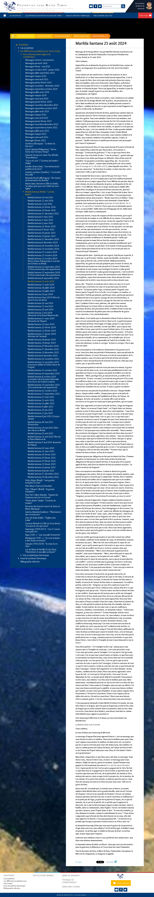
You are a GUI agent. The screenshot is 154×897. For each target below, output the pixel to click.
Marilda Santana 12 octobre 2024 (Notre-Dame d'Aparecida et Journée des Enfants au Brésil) (44, 261)
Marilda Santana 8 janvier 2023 (41, 470)
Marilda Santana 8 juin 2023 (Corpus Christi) (43, 417)
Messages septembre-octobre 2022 (41, 127)
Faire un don (143, 15)
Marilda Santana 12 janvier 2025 (42, 236)
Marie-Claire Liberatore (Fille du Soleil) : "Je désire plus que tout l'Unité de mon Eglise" (42, 186)
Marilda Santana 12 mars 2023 (41, 451)
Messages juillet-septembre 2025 (40, 73)
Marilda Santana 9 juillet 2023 (40, 406)
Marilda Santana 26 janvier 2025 (42, 233)
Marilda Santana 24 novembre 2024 (43, 246)
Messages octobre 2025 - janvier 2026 (42, 70)
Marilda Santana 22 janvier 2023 (42, 467)
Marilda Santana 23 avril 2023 (40, 433)
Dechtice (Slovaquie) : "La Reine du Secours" (40, 144)
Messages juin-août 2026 (36, 63)
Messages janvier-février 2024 (38, 102)
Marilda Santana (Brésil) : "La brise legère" (39, 193)
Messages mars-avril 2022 (36, 137)
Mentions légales (92, 895)
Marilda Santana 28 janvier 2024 (42, 339)
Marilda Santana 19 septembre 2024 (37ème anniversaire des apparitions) (44, 273)
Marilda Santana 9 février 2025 (41, 229)
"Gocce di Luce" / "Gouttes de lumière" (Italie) (41, 161)
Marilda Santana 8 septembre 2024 (43, 278)
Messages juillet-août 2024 (37, 92)
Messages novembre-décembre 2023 (41, 105)
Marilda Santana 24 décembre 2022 (43, 477)
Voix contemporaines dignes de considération (36, 55)
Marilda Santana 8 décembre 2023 (43, 355)
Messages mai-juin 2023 (35, 114)
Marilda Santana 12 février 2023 (42, 464)
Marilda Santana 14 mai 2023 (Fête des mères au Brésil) (43, 429)
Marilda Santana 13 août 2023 (41, 400)
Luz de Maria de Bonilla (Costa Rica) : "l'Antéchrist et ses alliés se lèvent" (41, 550)
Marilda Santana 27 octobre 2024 (42, 252)
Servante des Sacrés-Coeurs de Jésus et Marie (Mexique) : (42, 507)
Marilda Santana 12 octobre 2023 (42, 370)
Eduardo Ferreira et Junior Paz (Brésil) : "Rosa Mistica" (42, 156)
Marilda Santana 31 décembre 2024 (43, 239)
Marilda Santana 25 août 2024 (41, 281)
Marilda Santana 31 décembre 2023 (43, 349)
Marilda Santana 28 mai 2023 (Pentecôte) (40, 423)
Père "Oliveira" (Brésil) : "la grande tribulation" (39, 490)
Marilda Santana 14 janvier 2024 (42, 343)
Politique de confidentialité (69, 881)
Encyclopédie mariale (43, 875)
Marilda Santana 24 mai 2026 (40, 197)
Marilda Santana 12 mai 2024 (40, 306)
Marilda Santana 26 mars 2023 (41, 448)
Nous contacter (122, 883)
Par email (109, 862)
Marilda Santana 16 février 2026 (42, 210)
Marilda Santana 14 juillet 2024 (41, 291)
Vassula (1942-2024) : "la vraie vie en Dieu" (41, 545)
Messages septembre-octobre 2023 (41, 108)
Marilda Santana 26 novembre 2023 (43, 359)
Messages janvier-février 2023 (38, 121)
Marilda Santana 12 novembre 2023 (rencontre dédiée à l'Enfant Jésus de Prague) (44, 364)
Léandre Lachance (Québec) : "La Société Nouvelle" (43, 173)
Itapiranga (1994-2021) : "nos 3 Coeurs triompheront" (42, 530)
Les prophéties (15, 16)
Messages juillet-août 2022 (37, 131)
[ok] (123, 6)
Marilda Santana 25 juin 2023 (40, 410)
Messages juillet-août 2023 (37, 111)
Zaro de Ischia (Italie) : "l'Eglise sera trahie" (40, 519)
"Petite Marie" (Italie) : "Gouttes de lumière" (40, 501)
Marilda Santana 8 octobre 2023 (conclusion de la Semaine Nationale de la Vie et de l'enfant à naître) (43, 379)
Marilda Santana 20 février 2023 (42, 458)
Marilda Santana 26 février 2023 (42, 454)
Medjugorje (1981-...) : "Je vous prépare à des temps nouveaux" (42, 539)
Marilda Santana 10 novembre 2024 (43, 249)
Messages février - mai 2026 (37, 66)
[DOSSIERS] (13, 36)
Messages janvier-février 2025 (38, 82)
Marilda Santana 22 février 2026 (42, 207)
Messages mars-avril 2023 (36, 118)
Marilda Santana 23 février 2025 (42, 226)
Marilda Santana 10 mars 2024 (41, 324)
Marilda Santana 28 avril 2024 (40, 309)
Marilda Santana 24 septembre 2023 (44, 373)
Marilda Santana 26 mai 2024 (40, 303)
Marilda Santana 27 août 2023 (41, 397)
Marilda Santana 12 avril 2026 (40, 200)
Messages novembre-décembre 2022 (41, 124)
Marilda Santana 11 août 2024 (41, 284)
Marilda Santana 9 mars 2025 (40, 217)
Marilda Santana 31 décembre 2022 (43, 474)
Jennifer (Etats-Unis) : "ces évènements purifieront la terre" (42, 167)
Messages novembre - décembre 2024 (42, 86)
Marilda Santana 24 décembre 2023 (43, 346)
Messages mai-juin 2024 (35, 95)
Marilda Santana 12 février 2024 (42, 330)
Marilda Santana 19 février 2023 (42, 461)
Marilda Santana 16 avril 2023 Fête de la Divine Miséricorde (44, 437)
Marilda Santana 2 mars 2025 (40, 223)
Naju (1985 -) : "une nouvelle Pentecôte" (43, 535)
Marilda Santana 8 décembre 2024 (43, 242)
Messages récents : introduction (39, 60)
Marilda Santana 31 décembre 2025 (43, 213)
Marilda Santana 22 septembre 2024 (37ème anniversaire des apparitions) (44, 268)
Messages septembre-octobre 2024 (41, 89)
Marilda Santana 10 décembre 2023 (43, 352)
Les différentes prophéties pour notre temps (43, 16)
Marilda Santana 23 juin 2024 (40, 294)
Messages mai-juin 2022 (35, 134)
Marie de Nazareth (71, 875)
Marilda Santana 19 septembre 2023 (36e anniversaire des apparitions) (44, 386)
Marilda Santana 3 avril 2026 (40, 204)
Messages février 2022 (35, 140)
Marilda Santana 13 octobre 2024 (42, 255)
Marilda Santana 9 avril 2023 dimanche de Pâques (44, 443)
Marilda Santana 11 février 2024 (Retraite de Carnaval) (42, 335)
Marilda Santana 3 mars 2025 (40, 220)
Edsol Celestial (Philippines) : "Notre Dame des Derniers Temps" (40, 150)
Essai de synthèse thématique (78, 16)
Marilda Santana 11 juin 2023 (40, 413)
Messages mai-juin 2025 (35, 76)
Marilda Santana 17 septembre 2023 (44, 394)
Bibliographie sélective (103, 16)
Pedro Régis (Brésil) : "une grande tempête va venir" (40, 481)
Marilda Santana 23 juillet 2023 (41, 403)
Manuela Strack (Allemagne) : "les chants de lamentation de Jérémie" (42, 179)
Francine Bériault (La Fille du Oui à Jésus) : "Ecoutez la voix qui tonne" (43, 524)
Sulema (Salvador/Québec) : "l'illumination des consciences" (43, 513)
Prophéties (23, 44)
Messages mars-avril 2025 (36, 79)
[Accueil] (121, 876)
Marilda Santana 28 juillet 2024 (41, 288)
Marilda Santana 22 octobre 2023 (42, 390)
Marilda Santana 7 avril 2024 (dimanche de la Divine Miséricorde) (43, 314)
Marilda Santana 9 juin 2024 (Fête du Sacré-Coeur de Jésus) (44, 298)
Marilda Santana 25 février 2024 (42, 327)
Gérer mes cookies (71, 886)
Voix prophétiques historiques (36, 555)
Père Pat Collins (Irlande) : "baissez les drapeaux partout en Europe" (41, 496)
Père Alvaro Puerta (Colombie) (38, 486)
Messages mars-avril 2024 (36, 98)
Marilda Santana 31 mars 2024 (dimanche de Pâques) (41, 319)
